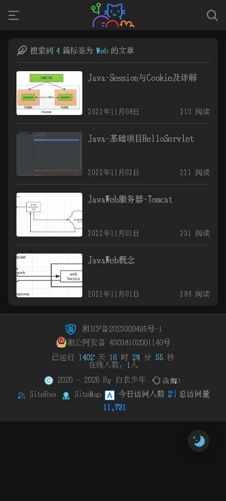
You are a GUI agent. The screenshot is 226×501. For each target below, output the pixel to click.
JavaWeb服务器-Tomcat (130, 199)
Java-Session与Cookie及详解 (142, 77)
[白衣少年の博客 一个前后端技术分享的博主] (113, 15)
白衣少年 (130, 379)
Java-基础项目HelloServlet (141, 138)
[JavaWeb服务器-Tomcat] (49, 215)
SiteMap (88, 394)
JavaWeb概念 (111, 260)
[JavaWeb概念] (49, 275)
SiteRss (43, 394)
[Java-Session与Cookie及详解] (49, 93)
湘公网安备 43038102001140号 (119, 342)
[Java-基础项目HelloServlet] (49, 154)
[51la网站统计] (110, 394)
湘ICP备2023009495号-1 (120, 328)
